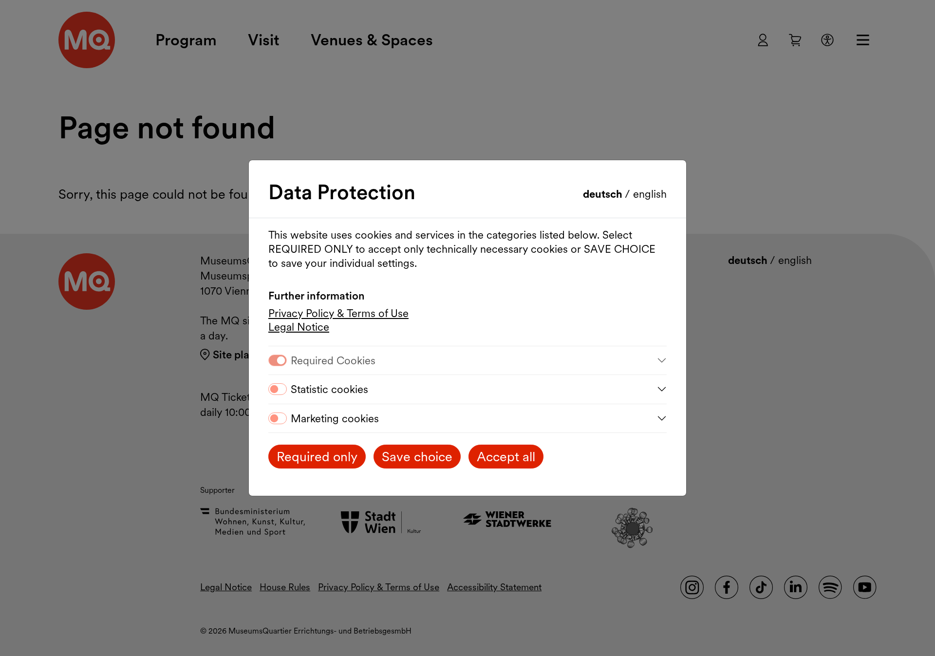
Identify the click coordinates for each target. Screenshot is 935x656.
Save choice (417, 457)
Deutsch (604, 193)
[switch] (277, 389)
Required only (317, 457)
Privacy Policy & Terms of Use (338, 313)
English (650, 193)
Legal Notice (298, 326)
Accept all (506, 457)
